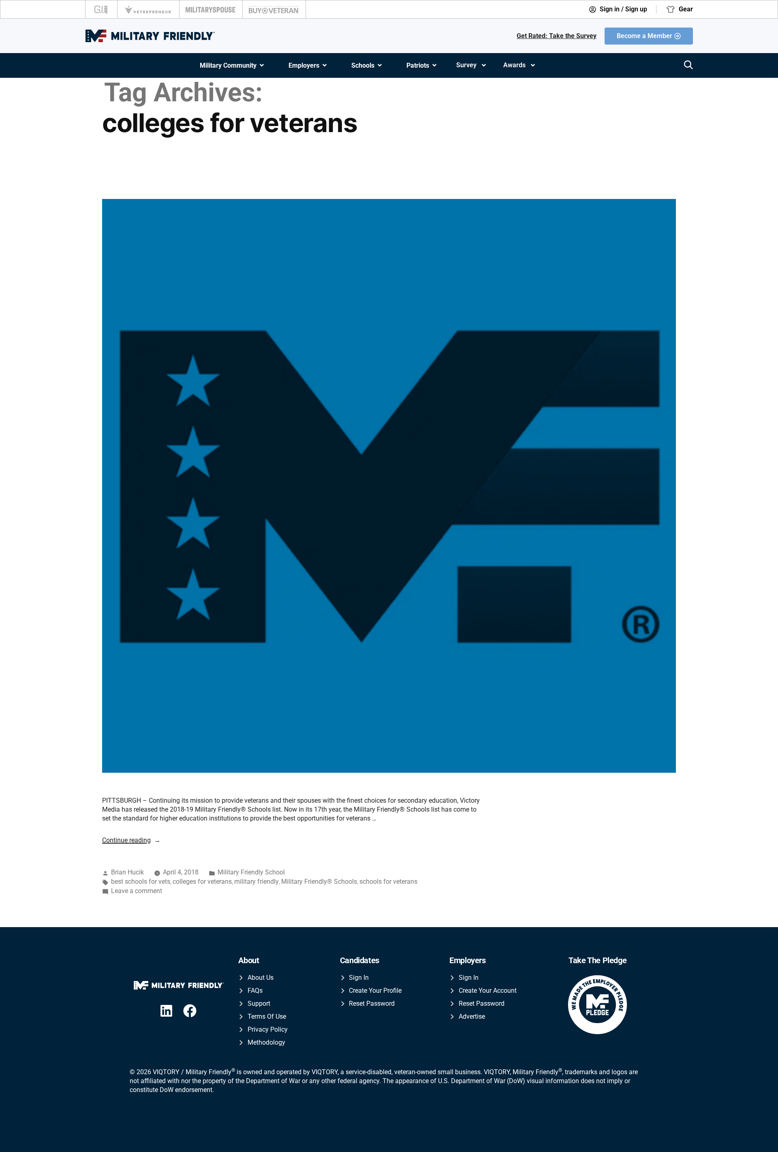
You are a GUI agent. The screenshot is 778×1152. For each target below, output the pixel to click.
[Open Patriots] (434, 65)
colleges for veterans (202, 881)
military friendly (256, 881)
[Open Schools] (379, 65)
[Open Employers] (324, 65)
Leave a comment (136, 891)
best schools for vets (140, 881)
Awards (514, 65)
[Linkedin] (166, 1011)
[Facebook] (190, 1011)
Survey (466, 65)
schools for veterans (388, 881)
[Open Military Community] (262, 65)
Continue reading (131, 840)
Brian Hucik (127, 872)
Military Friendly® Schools (319, 881)
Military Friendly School (251, 872)
